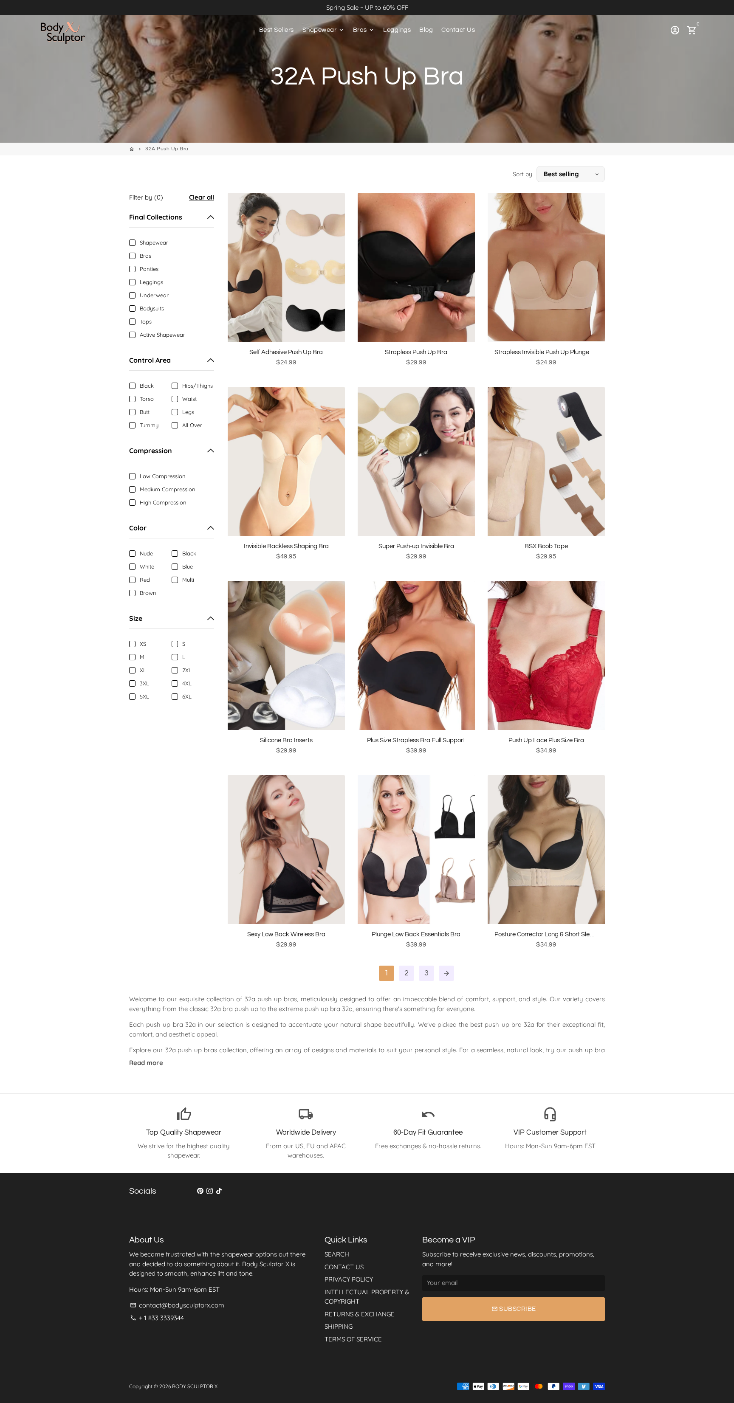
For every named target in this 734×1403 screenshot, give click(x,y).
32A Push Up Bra (167, 149)
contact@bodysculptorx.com (177, 1305)
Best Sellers (276, 30)
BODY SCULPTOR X (194, 1386)
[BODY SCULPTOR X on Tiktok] (219, 1191)
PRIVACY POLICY (349, 1279)
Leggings (397, 30)
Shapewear (323, 30)
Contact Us (458, 30)
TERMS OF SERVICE (353, 1339)
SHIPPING (339, 1326)
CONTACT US (344, 1267)
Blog (426, 30)
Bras (364, 30)
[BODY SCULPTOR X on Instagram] (209, 1191)
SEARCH (337, 1254)
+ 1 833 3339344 (157, 1318)
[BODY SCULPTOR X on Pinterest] (200, 1191)
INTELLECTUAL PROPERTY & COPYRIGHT (367, 1297)
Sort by (522, 174)
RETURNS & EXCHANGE (360, 1314)
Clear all (201, 197)
